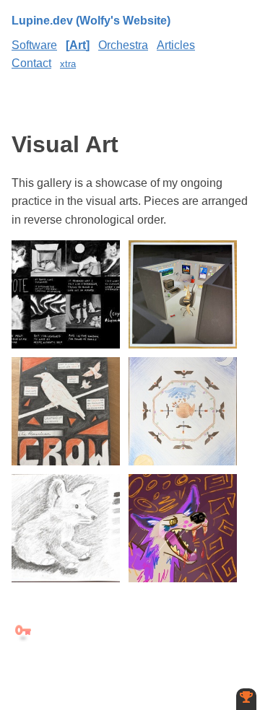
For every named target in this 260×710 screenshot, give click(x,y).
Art (77, 45)
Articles (176, 45)
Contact (31, 63)
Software (34, 45)
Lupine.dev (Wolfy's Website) (91, 20)
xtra (68, 63)
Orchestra (123, 45)
